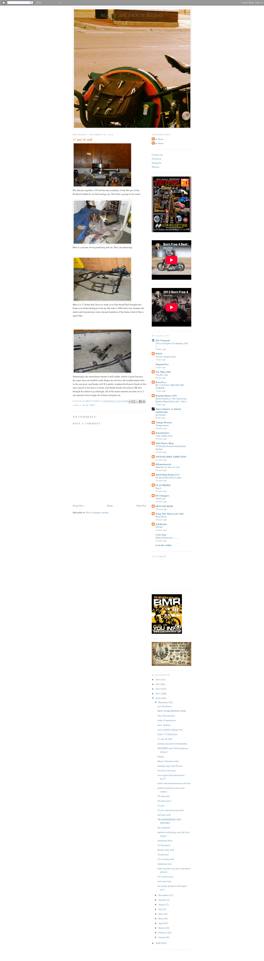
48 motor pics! (165, 800)
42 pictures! (163, 854)
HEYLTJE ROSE (164, 506)
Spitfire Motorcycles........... (167, 537)
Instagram (156, 162)
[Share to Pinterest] (144, 401)
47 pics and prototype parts (171, 810)
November (163, 895)
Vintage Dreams (164, 422)
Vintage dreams (162, 425)
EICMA (159, 527)
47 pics (161, 805)
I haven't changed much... (166, 356)
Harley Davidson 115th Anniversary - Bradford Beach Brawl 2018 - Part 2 (172, 400)
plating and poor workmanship (172, 743)
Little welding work (164, 435)
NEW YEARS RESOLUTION (172, 710)
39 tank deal (164, 796)
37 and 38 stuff (165, 738)
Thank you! (161, 498)
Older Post (141, 505)
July (160, 909)
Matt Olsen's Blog (132, 15)
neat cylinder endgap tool (170, 729)
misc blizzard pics (166, 715)
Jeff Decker (161, 524)
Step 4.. (159, 488)
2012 (158, 688)
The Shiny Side (163, 371)
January (162, 937)
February (163, 932)
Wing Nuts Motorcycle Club (170, 513)
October (162, 899)
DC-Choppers (162, 495)
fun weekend (164, 827)
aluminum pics (165, 863)
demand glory (163, 432)
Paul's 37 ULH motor (168, 734)
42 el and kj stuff (166, 859)
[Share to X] (137, 401)
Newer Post (78, 505)
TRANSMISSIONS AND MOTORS (169, 821)
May (160, 918)
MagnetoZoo (162, 364)
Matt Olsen (158, 139)
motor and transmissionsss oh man (174, 783)
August (162, 904)
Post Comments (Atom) (97, 512)
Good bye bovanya (167, 770)
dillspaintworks (163, 464)
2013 (158, 684)
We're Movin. (161, 516)
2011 (158, 693)
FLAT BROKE (163, 485)
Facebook (156, 158)
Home (110, 505)
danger (161, 756)
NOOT (159, 353)
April (161, 923)
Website (155, 166)
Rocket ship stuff (166, 849)
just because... (161, 414)
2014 (158, 679)
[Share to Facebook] (140, 401)
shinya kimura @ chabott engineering (168, 410)
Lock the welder (164, 545)
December (163, 702)
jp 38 (85, 405)
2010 (158, 698)
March (161, 927)
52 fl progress (164, 845)
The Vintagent (163, 340)
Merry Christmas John (168, 761)
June (160, 913)
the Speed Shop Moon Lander (168, 477)
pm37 (92, 405)
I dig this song (162, 374)
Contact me (157, 154)
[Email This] (130, 401)
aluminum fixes (165, 840)
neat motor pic (165, 881)
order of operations (167, 720)
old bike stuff (164, 814)
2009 (158, 943)
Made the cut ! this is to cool (168, 467)
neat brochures (165, 706)
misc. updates (164, 724)
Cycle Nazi (161, 534)
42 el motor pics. (166, 876)
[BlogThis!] (133, 401)
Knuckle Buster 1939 (166, 395)
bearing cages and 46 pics (170, 765)
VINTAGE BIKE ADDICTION (171, 456)
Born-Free (161, 382)
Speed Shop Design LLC (168, 474)
